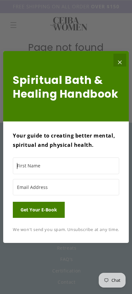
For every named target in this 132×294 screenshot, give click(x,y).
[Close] (119, 60)
